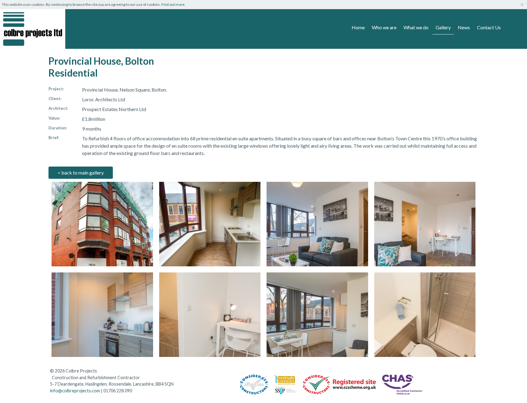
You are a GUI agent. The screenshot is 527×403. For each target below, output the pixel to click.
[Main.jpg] (317, 224)
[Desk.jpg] (210, 314)
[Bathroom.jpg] (425, 314)
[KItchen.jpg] (102, 314)
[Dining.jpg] (317, 314)
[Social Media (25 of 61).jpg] (425, 224)
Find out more (173, 4)
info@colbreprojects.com (75, 390)
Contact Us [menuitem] (489, 27)
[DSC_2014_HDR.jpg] (210, 224)
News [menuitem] (464, 27)
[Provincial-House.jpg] (102, 224)
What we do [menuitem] (415, 27)
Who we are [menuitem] (384, 27)
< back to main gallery (81, 172)
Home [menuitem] (358, 27)
